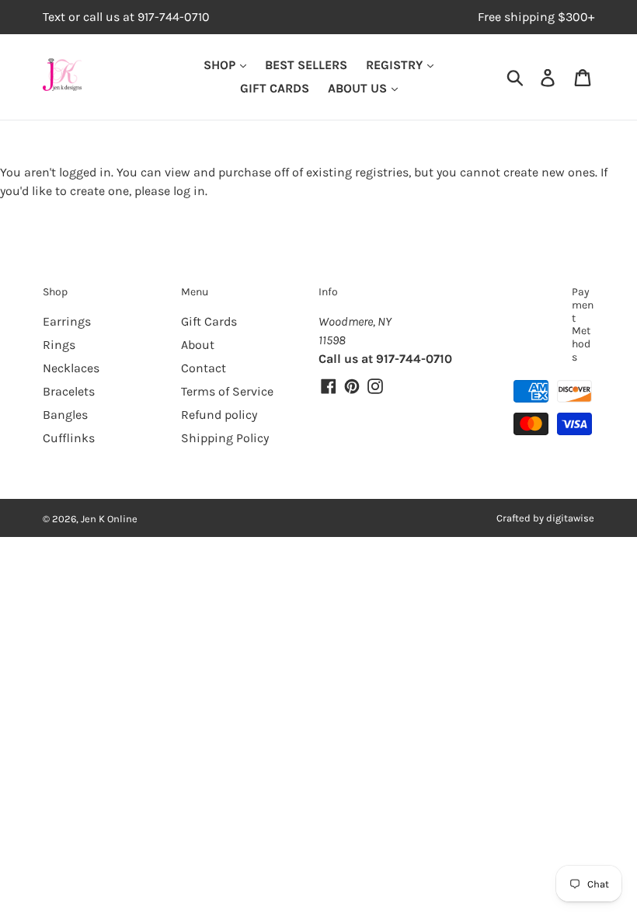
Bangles (65, 414)
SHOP (221, 65)
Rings (59, 344)
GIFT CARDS (274, 88)
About (197, 344)
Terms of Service (227, 391)
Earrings (67, 321)
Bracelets (69, 391)
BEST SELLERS (306, 65)
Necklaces (71, 368)
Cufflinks (69, 438)
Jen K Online (109, 519)
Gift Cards (209, 321)
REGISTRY (396, 65)
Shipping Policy (225, 438)
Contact (203, 368)
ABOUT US (359, 88)
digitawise (570, 518)
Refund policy (219, 414)
